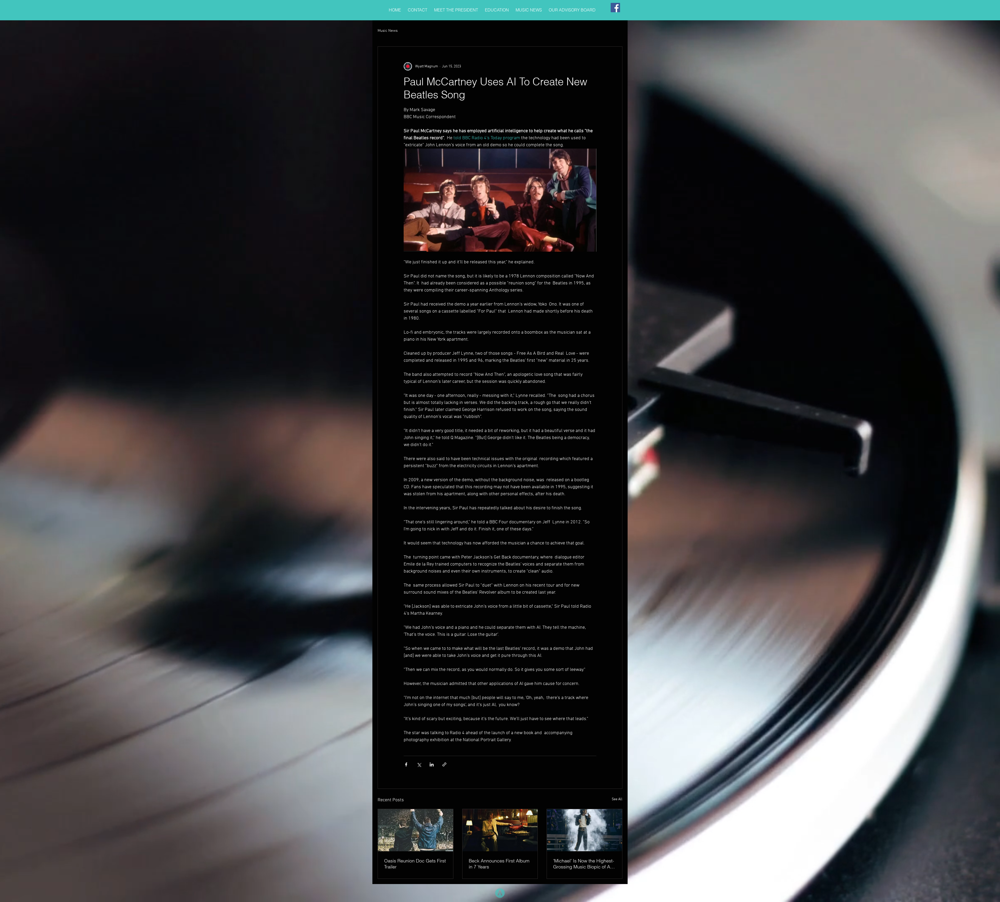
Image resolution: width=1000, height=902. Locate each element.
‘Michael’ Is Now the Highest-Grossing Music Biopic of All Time (583, 864)
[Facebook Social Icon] (615, 7)
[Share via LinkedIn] (431, 764)
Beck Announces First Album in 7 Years (499, 864)
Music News (388, 30)
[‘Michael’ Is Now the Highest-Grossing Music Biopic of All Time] (584, 830)
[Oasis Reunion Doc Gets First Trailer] (415, 830)
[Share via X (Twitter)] (418, 764)
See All (617, 799)
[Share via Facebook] (406, 764)
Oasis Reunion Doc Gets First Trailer (415, 864)
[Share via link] (444, 764)
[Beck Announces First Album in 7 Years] (500, 830)
